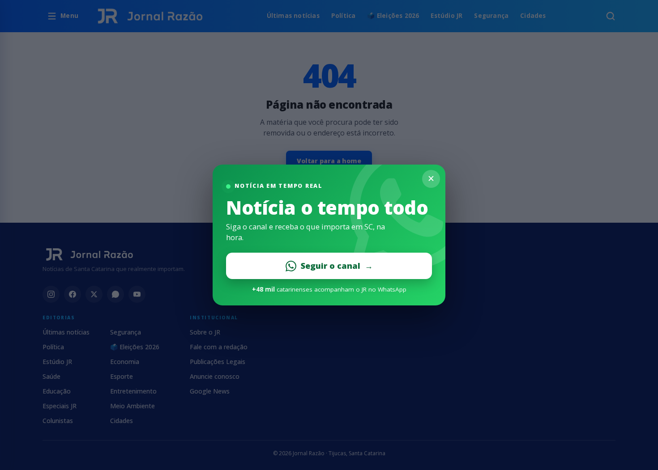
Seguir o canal (337, 265)
